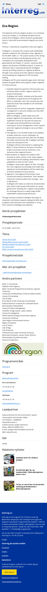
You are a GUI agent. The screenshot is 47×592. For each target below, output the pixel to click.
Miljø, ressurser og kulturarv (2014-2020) (17, 249)
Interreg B (6, 367)
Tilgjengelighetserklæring (11, 582)
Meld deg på (9, 572)
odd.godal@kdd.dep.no (11, 403)
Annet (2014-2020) (9, 239)
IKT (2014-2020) (8, 247)
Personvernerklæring (10, 578)
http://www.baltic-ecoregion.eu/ (14, 261)
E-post (4, 539)
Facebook (5, 548)
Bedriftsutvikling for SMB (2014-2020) (16, 244)
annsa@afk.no (7, 391)
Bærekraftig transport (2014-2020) (15, 242)
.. (30, 487)
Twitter (4, 552)
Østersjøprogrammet (10, 378)
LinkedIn (5, 556)
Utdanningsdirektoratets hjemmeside (17, 272)
